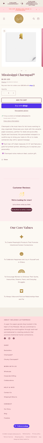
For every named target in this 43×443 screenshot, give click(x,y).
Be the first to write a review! (21, 210)
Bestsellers (8, 350)
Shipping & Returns (10, 397)
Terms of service (8, 437)
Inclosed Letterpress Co (14, 434)
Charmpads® (8, 355)
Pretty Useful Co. (24, 439)
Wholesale (7, 371)
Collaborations (9, 380)
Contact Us (8, 392)
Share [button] (6, 159)
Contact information (31, 437)
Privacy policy (36, 433)
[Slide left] (17, 70)
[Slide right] (26, 70)
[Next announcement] (39, 9)
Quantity (4, 89)
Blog (5, 413)
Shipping (4, 82)
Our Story (7, 409)
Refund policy (26, 433)
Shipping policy (19, 437)
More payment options (21, 110)
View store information (11, 121)
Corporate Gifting (10, 376)
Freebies (7, 418)
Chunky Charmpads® (11, 359)
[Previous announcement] (4, 9)
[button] (4, 19)
